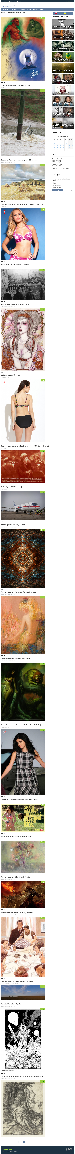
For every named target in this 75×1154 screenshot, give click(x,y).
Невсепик (13, 6)
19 (72, 145)
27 (54, 149)
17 (66, 145)
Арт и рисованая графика (8, 15)
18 (69, 145)
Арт (55, 183)
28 (57, 149)
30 (63, 149)
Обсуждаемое (17, 1)
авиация (3, 489)
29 (60, 149)
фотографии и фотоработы (8, 983)
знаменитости (5, 206)
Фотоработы (14, 9)
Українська (69, 14)
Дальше (31, 1142)
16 (63, 145)
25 (69, 147)
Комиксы (35, 9)
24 (66, 147)
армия (2, 87)
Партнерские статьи (7, 1149)
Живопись (22, 9)
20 (54, 147)
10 (66, 143)
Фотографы (57, 187)
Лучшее (10, 1)
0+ (5, 87)
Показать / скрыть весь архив (60, 168)
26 (72, 147)
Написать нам (6, 1147)
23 (63, 147)
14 (57, 145)
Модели (29, 9)
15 (60, 145)
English (59, 14)
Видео (41, 9)
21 (57, 147)
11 (69, 143)
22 (60, 147)
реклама (3, 802)
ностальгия (4, 267)
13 (54, 145)
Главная (5, 1)
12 (72, 143)
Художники (5, 9)
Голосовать (57, 190)
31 (66, 149)
